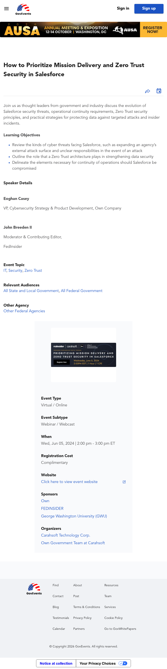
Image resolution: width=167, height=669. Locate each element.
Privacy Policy (82, 618)
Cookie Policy (113, 618)
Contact (58, 596)
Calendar (59, 628)
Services (110, 607)
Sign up (149, 8)
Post (76, 596)
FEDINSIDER (52, 509)
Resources (111, 585)
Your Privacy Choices (98, 663)
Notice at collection (56, 663)
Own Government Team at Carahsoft (73, 543)
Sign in (123, 8)
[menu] (6, 8)
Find (56, 585)
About (77, 585)
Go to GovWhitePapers (120, 628)
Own (45, 501)
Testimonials (61, 618)
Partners (79, 628)
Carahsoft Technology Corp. (65, 535)
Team (108, 596)
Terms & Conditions (86, 607)
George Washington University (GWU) (74, 516)
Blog (56, 607)
